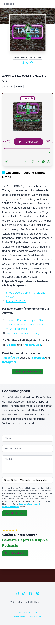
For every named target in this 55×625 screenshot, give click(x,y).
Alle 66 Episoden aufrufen (27, 371)
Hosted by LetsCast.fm (27, 613)
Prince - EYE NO (16, 301)
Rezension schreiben (15, 553)
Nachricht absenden (15, 513)
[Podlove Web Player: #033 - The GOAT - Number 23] (27, 129)
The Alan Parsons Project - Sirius (26, 320)
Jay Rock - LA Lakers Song (22, 333)
